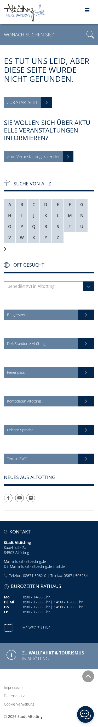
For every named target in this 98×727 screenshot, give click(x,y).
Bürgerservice (18, 314)
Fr (6, 611)
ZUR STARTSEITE (22, 102)
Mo (7, 596)
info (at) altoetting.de (29, 561)
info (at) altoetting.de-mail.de (41, 566)
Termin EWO (17, 458)
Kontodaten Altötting (24, 401)
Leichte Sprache (20, 429)
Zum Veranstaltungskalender (33, 156)
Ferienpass (16, 372)
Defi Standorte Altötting (26, 343)
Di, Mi (9, 601)
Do (6, 606)
